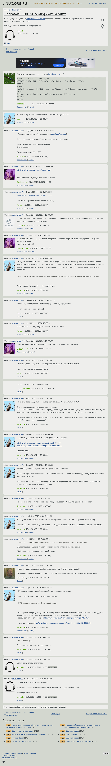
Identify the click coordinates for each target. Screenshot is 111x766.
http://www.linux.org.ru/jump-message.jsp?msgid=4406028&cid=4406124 (62, 623)
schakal (20, 31)
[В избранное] (102, 19)
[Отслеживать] (102, 26)
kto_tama (20, 388)
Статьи (51, 3)
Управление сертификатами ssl (78, 741)
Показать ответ (22, 107)
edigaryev (20, 104)
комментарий (17, 130)
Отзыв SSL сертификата (21, 741)
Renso (19, 156)
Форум (58, 3)
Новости (34, 3)
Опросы (65, 3)
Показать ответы (22, 122)
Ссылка (7, 43)
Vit (18, 578)
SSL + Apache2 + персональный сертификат (29, 734)
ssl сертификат (18, 738)
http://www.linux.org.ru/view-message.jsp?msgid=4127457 (66, 618)
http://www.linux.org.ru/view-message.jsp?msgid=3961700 (39, 443)
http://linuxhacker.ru (55, 74)
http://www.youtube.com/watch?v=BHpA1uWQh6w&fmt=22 (39, 446)
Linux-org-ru (17, 10)
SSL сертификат (72, 731)
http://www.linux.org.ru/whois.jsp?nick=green (34, 170)
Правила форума (16, 753)
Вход (104, 3)
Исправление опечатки (95, 50)
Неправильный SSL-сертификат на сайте (35, 14)
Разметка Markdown (29, 753)
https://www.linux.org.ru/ (35, 19)
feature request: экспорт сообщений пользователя (20, 50)
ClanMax (20, 225)
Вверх (106, 753)
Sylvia (19, 182)
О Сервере (5, 753)
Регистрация (95, 3)
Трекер (73, 3)
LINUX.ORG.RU (15, 3)
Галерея (43, 3)
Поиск (79, 3)
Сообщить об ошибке (9, 755)
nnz (18, 119)
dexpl (19, 506)
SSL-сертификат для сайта (22, 731)
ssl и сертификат (72, 734)
